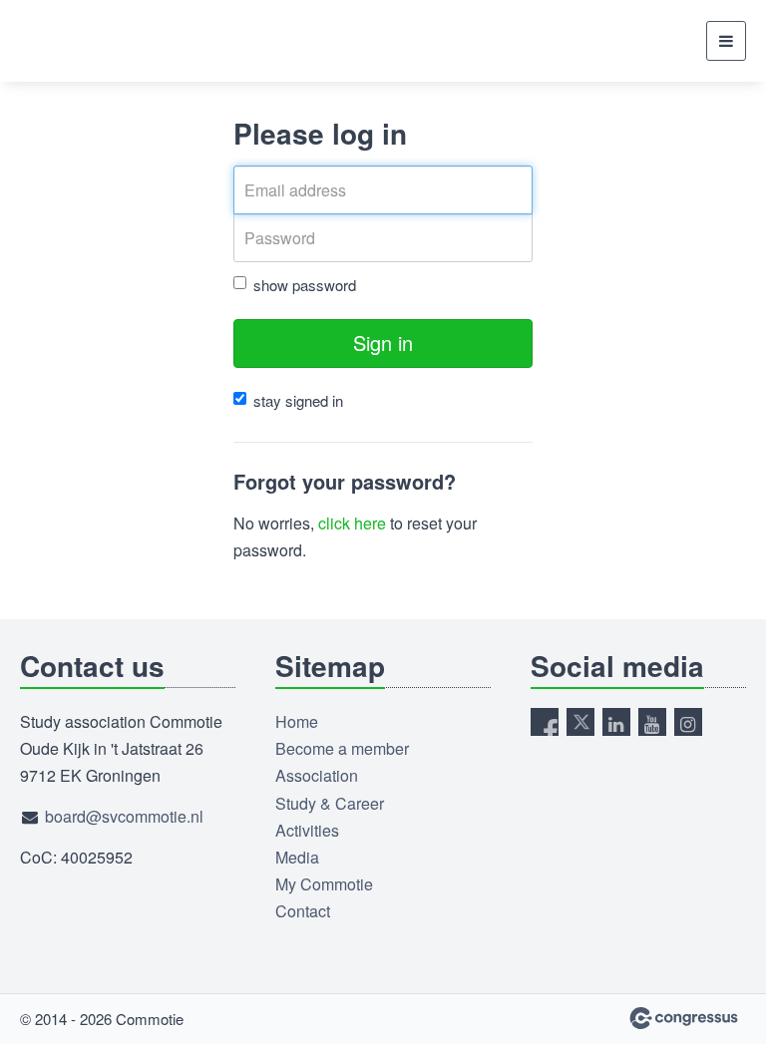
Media (297, 857)
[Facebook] (545, 722)
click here (352, 523)
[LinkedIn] (616, 722)
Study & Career (329, 803)
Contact (302, 910)
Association (316, 775)
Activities (307, 830)
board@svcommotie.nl (124, 816)
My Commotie (324, 883)
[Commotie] (70, 41)
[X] (580, 722)
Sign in (383, 342)
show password (304, 284)
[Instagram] (688, 722)
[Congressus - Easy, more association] (683, 1018)
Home (296, 721)
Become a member (342, 748)
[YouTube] (652, 722)
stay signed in (298, 400)
